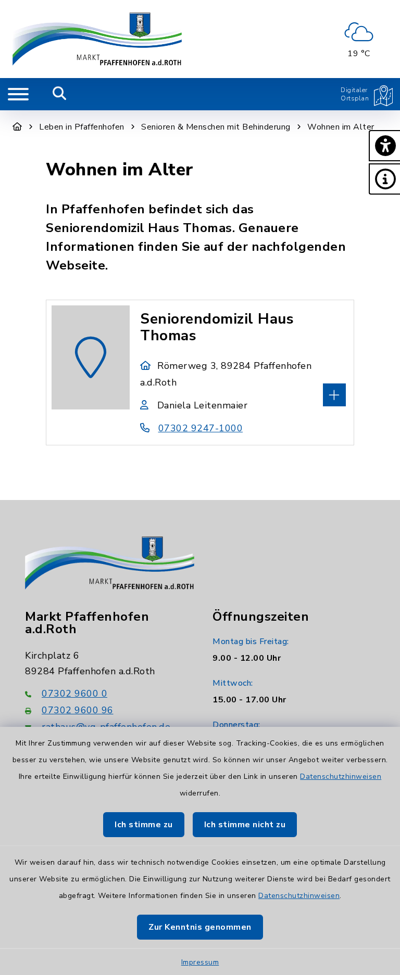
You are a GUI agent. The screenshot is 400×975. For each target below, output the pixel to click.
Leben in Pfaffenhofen (81, 127)
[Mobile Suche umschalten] (59, 94)
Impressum (200, 962)
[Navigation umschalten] (18, 94)
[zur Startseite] (97, 39)
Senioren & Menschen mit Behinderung (216, 127)
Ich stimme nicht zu (245, 824)
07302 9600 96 (78, 710)
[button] (384, 145)
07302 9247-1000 (200, 428)
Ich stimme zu (144, 824)
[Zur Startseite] (17, 127)
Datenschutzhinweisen (340, 776)
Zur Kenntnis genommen (200, 927)
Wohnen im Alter (340, 127)
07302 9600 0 (74, 693)
